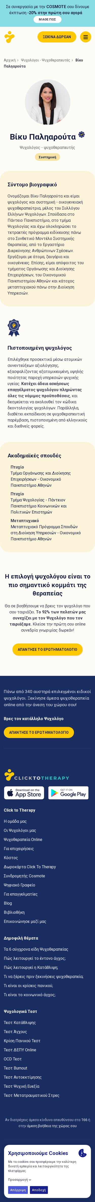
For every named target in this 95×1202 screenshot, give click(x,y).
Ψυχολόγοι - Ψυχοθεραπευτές (45, 60)
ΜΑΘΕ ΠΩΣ (47, 19)
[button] (85, 36)
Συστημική (47, 157)
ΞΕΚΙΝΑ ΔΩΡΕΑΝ (57, 37)
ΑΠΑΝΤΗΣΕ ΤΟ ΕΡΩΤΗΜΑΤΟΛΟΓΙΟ (47, 650)
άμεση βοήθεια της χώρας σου (52, 1126)
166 (84, 1120)
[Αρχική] (11, 37)
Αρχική (10, 60)
